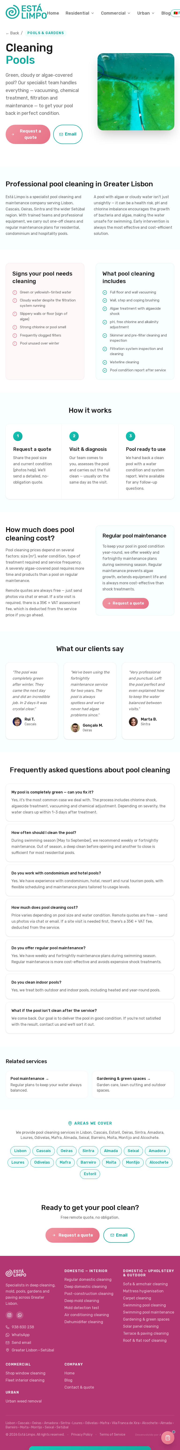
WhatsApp (21, 1335)
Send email (21, 1342)
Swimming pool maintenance (148, 1312)
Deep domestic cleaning (85, 1286)
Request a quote (30, 134)
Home (53, 13)
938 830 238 (23, 1327)
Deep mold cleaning (81, 1300)
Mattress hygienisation (143, 1291)
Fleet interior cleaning (25, 1380)
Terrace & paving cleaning (146, 1333)
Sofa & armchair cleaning (145, 1284)
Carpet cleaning (137, 1298)
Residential (77, 13)
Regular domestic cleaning (88, 1279)
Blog (166, 13)
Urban (143, 13)
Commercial (113, 13)
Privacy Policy (82, 1435)
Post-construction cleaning (88, 1293)
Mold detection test (81, 1308)
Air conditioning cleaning (86, 1315)
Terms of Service (112, 1435)
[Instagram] (9, 1315)
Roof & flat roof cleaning (145, 1340)
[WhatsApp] (19, 1315)
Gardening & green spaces (146, 1319)
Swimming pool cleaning (144, 1305)
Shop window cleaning (25, 1373)
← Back (12, 33)
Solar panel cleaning (141, 1326)
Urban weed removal (24, 1401)
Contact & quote (79, 1387)
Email (70, 134)
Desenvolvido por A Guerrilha (154, 1434)
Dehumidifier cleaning (83, 1322)
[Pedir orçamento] (167, 1437)
